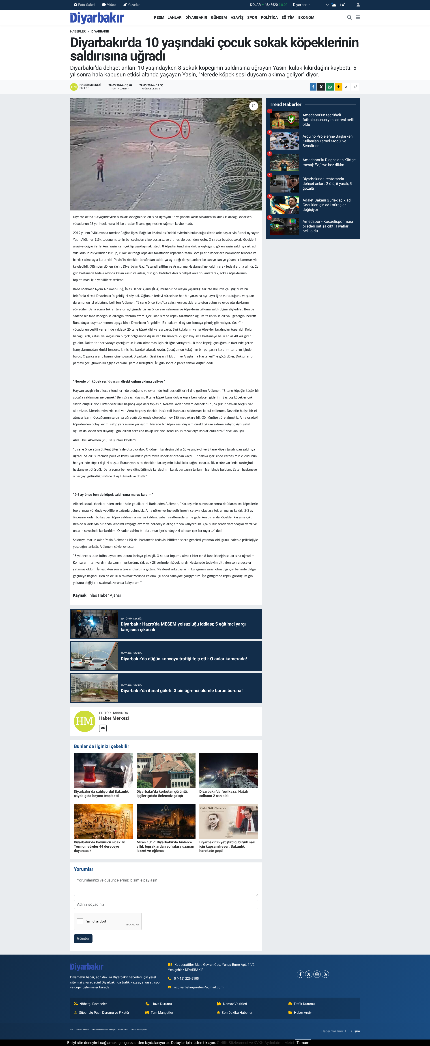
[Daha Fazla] (338, 87)
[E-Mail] (103, 728)
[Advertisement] (313, 274)
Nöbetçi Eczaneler (93, 1004)
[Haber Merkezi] (84, 721)
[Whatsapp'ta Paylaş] (330, 87)
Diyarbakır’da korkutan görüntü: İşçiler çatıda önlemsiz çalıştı (162, 793)
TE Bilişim (352, 1031)
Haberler (78, 31)
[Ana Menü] (358, 18)
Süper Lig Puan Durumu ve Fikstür (104, 1013)
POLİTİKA (269, 17)
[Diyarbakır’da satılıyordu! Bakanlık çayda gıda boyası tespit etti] (103, 770)
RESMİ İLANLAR (168, 17)
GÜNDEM (219, 17)
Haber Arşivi (303, 1013)
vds (71, 1030)
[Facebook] (300, 974)
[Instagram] (317, 974)
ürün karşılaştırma (139, 1030)
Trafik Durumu (304, 1004)
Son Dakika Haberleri (237, 1013)
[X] (308, 974)
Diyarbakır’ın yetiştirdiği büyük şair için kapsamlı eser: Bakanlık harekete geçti (227, 846)
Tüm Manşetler (162, 1013)
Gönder (83, 938)
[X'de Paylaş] (321, 87)
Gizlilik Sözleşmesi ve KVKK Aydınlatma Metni (255, 1042)
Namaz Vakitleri (235, 1004)
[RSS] (325, 974)
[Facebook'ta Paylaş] (313, 87)
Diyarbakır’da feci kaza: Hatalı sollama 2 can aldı (223, 793)
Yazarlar (134, 5)
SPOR (252, 17)
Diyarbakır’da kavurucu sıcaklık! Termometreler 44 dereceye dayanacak (99, 846)
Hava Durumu (162, 1004)
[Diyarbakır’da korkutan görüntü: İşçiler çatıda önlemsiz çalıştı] (166, 770)
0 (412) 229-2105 (186, 979)
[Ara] (349, 18)
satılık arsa (123, 1030)
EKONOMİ (307, 17)
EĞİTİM (288, 17)
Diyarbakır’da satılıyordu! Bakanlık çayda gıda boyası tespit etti (101, 793)
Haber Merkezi (114, 718)
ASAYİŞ (237, 17)
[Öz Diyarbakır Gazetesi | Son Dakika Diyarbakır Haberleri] (97, 17)
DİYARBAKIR (196, 17)
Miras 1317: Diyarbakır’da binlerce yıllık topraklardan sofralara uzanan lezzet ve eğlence (165, 846)
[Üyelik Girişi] (356, 5)
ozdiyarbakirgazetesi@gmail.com (199, 987)
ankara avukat (82, 1030)
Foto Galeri (86, 5)
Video (111, 5)
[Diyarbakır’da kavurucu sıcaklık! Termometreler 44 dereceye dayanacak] (103, 821)
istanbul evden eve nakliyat (104, 1030)
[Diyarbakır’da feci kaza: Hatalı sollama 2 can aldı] (228, 770)
